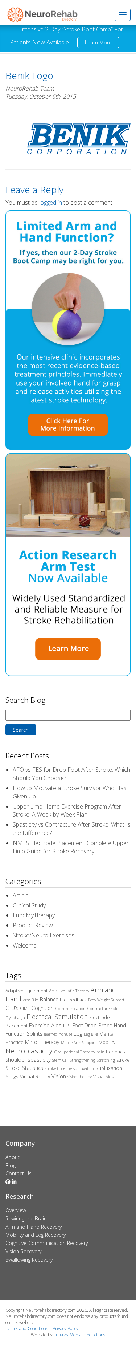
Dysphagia (15, 1017)
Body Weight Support (106, 999)
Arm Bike (30, 999)
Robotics (115, 1051)
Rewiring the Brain (26, 1218)
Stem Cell (60, 1060)
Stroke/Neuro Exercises (43, 935)
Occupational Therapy (74, 1051)
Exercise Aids (45, 1025)
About (12, 1157)
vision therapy (79, 1076)
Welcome (25, 945)
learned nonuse (58, 1034)
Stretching (106, 1060)
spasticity (39, 1059)
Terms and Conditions (26, 1329)
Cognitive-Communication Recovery (46, 1243)
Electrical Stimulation (57, 1016)
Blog (10, 1165)
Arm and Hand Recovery (33, 1226)
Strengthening (82, 1060)
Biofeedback (73, 999)
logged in (50, 202)
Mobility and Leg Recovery (35, 1234)
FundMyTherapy (34, 915)
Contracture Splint (104, 1008)
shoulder (15, 1059)
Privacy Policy (65, 1329)
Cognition (43, 1008)
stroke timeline (58, 1068)
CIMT (25, 1008)
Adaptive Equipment (26, 991)
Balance (49, 999)
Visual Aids (103, 1076)
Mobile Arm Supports (79, 1042)
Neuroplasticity (29, 1050)
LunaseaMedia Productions (79, 1335)
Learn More (98, 42)
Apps (54, 991)
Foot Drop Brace (92, 1025)
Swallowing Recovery (29, 1259)
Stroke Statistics (24, 1068)
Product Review (33, 925)
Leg (78, 1033)
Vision (58, 1076)
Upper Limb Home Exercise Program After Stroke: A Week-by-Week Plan (67, 810)
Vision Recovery (23, 1251)
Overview (15, 1210)
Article (21, 895)
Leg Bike (91, 1034)
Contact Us (18, 1173)
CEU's (11, 1008)
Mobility (107, 1042)
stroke (123, 1060)
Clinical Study (29, 905)
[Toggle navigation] (123, 15)
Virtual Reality (35, 1076)
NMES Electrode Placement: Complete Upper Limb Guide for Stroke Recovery (71, 847)
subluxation (83, 1068)
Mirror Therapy (42, 1042)
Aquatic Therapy (75, 990)
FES (67, 1026)
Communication (70, 1008)
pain (100, 1051)
